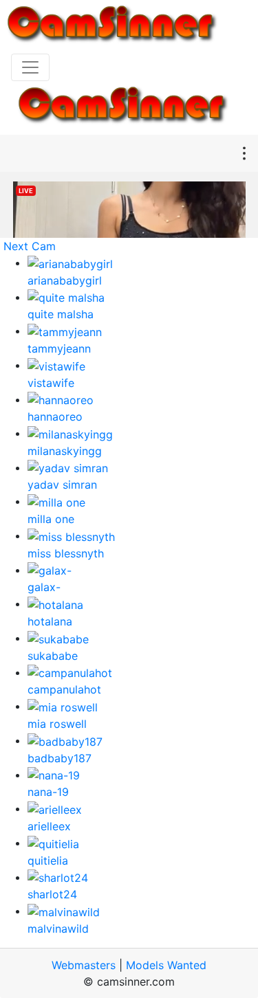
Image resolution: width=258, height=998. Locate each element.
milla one (51, 519)
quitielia (48, 860)
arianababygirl (65, 280)
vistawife (51, 383)
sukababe (53, 656)
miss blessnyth (66, 553)
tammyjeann (59, 348)
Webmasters (84, 965)
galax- (44, 587)
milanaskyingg (65, 451)
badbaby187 (60, 758)
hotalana (50, 621)
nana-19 (48, 792)
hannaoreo (55, 416)
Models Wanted (166, 965)
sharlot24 (52, 894)
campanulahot (64, 689)
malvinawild (58, 928)
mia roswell (57, 724)
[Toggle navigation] (30, 67)
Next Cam (29, 246)
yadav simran (62, 484)
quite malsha (61, 314)
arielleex (49, 826)
